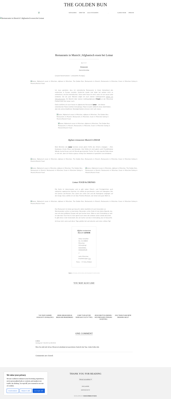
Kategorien (73, 12)
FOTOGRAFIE (92, 12)
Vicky (85, 63)
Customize (12, 391)
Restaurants (84, 67)
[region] (26, 383)
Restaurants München (92, 273)
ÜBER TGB (82, 12)
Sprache (131, 12)
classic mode (121, 12)
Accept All (38, 391)
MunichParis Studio (90, 396)
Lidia (38, 341)
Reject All (26, 391)
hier (89, 258)
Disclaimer (85, 386)
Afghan (74, 273)
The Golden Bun (85, 4)
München (81, 273)
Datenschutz (85, 390)
